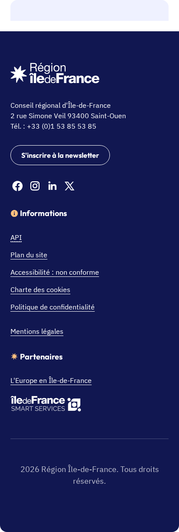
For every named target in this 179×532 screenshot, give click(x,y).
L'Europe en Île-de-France (51, 380)
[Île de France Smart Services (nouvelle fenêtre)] (45, 405)
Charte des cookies (40, 289)
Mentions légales (36, 331)
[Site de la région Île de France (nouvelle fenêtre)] (54, 74)
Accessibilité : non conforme (54, 272)
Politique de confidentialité (52, 307)
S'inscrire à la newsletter (60, 155)
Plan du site (28, 254)
